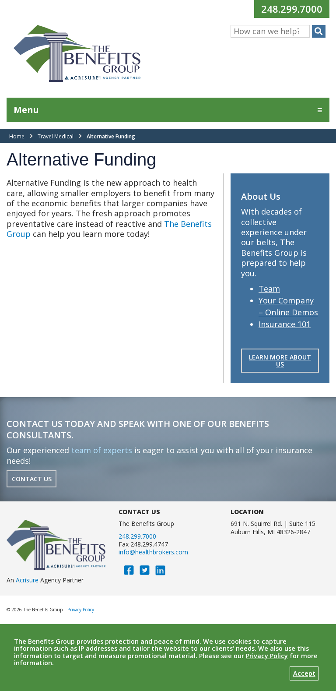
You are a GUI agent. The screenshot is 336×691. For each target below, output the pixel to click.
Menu (26, 110)
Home (16, 136)
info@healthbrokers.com (153, 552)
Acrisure (27, 580)
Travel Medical (56, 136)
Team (269, 288)
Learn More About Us (280, 360)
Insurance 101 (285, 324)
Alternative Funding (111, 136)
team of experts (101, 450)
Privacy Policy (80, 609)
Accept (304, 673)
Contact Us (32, 479)
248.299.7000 (295, 8)
